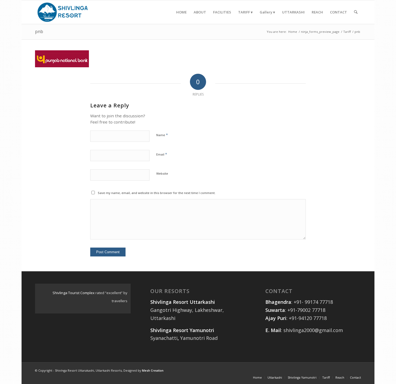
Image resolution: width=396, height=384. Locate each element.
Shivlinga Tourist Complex (74, 292)
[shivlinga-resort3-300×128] (63, 12)
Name (162, 134)
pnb (39, 31)
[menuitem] (181, 12)
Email (161, 154)
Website (162, 173)
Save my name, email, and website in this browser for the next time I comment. (157, 193)
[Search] (355, 12)
